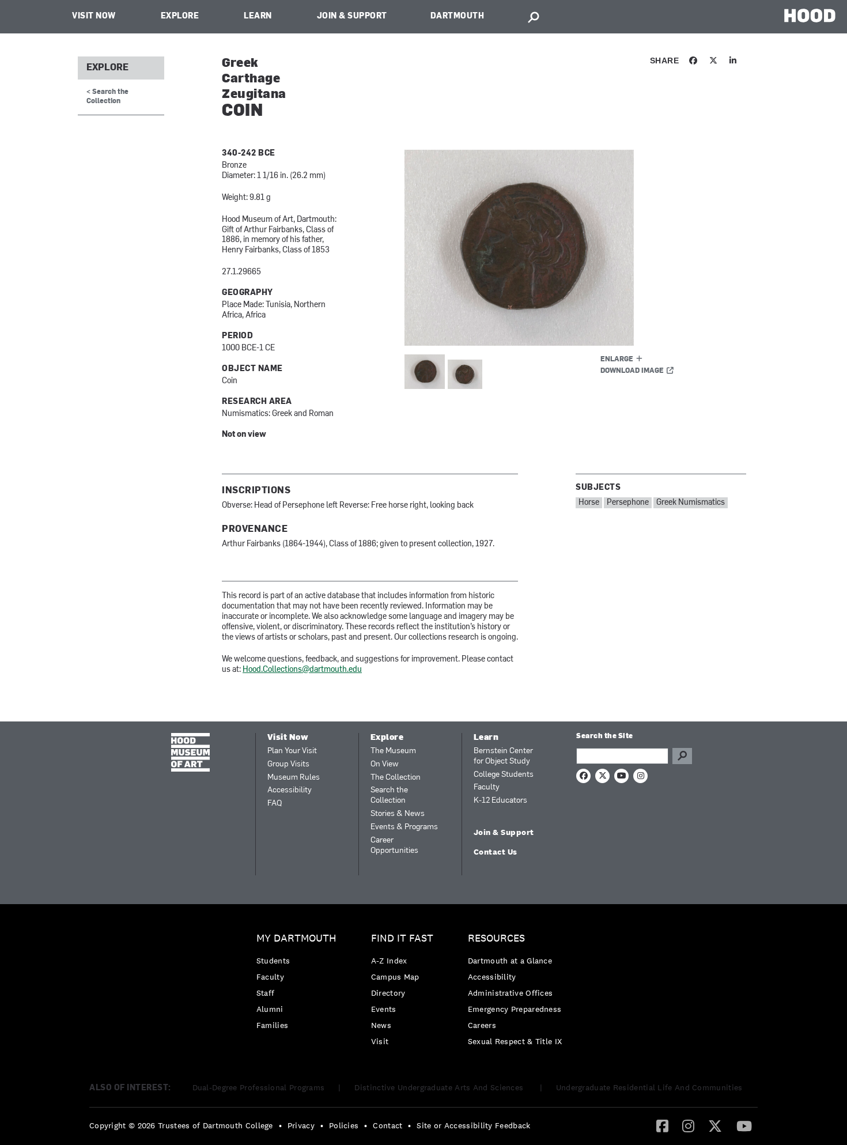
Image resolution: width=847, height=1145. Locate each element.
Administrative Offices (510, 993)
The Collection (395, 777)
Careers (482, 1025)
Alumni (269, 1009)
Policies (343, 1125)
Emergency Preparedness (515, 1009)
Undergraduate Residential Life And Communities (649, 1087)
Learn (258, 16)
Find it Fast (402, 938)
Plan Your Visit (292, 751)
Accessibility (289, 790)
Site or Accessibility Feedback (473, 1125)
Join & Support (352, 16)
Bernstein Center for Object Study (503, 756)
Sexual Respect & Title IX (515, 1041)
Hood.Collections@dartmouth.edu (302, 670)
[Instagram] (688, 1125)
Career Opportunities (394, 845)
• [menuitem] (280, 1125)
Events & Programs (404, 827)
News (381, 1025)
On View (384, 764)
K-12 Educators (500, 800)
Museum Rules (293, 777)
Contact (387, 1125)
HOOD (809, 15)
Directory (388, 993)
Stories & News (397, 814)
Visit (380, 1041)
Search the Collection (389, 795)
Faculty (487, 787)
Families (272, 1025)
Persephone (628, 502)
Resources (496, 938)
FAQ (274, 803)
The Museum (393, 751)
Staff (265, 993)
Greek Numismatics (690, 502)
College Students (504, 774)
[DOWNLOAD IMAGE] (542, 248)
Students (273, 960)
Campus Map (395, 977)
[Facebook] (662, 1125)
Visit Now (94, 16)
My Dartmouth (296, 938)
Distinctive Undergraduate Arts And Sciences (439, 1087)
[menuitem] (299, 984)
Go (682, 756)
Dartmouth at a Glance (510, 960)
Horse (588, 502)
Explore (180, 16)
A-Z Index (389, 960)
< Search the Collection (107, 96)
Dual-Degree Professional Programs (258, 1087)
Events (383, 1009)
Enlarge (616, 359)
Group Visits (288, 764)
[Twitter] (715, 1125)
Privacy (301, 1125)
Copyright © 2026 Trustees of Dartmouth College (181, 1125)
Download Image (632, 371)
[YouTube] (744, 1125)
